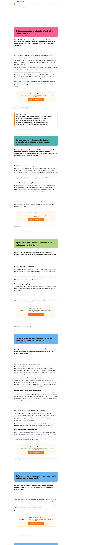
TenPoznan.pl (16, 129)
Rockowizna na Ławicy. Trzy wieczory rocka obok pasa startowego (31, 124)
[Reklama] (47, 16)
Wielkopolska (22, 129)
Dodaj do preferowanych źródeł (36, 99)
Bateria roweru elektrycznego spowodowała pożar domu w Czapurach (36, 477)
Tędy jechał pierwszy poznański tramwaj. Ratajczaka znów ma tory (32, 122)
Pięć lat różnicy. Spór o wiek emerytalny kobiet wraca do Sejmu (31, 118)
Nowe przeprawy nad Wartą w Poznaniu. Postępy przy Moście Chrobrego (34, 339)
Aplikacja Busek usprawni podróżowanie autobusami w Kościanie (34, 244)
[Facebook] (20, 108)
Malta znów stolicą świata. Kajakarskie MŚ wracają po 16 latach (31, 120)
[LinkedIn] (30, 108)
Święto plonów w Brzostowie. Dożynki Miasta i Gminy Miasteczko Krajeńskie (33, 141)
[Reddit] (28, 108)
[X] (23, 108)
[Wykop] (25, 108)
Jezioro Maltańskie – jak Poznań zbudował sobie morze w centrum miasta (33, 116)
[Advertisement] (36, 50)
